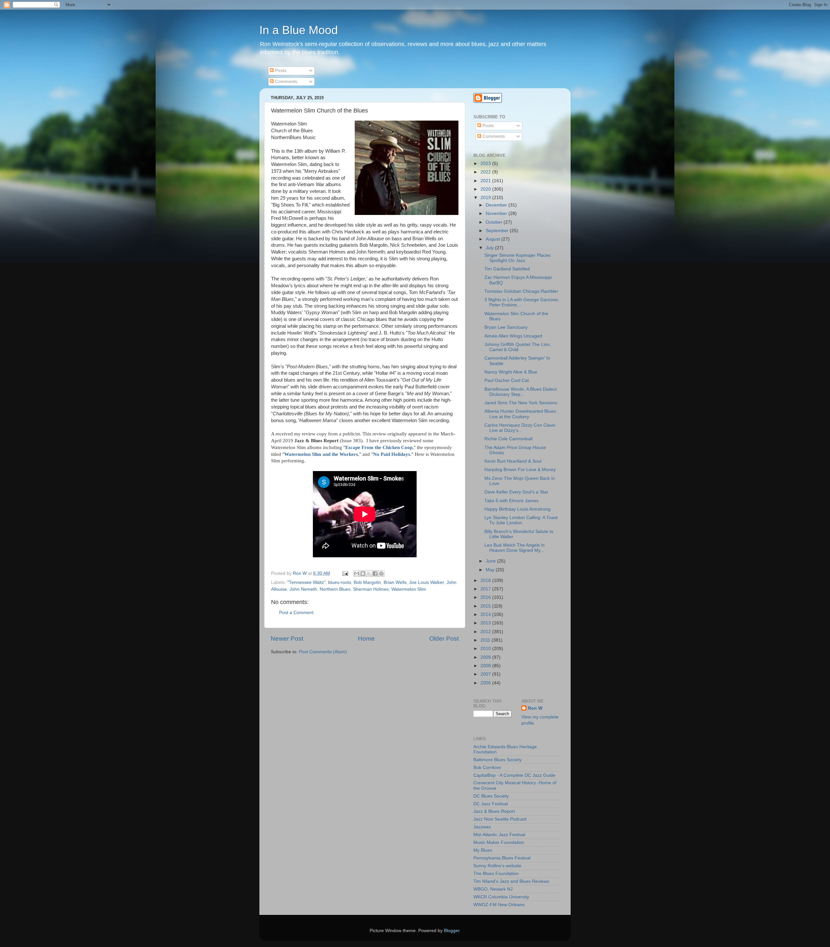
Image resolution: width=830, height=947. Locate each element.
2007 (486, 674)
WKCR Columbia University (501, 896)
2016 (486, 597)
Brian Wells (395, 582)
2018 (486, 580)
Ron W (535, 708)
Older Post (444, 638)
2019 (486, 197)
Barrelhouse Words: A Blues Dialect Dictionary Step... (520, 392)
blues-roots (339, 582)
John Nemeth (303, 589)
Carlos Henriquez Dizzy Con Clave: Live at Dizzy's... (520, 428)
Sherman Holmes (371, 589)
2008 (486, 665)
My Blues (482, 850)
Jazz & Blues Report (494, 811)
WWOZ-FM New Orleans (499, 904)
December (497, 205)
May (491, 569)
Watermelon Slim (408, 589)
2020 (486, 189)
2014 (486, 614)
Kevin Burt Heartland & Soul (512, 461)
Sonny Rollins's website (497, 865)
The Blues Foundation (496, 873)
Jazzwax (482, 826)
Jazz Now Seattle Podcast (500, 819)
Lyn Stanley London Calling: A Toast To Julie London (521, 520)
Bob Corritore (487, 767)
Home (366, 638)
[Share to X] (369, 573)
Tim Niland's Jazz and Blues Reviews (511, 881)
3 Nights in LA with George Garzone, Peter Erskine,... (521, 302)
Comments (285, 81)
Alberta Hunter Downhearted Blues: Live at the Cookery (520, 414)
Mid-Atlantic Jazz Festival (499, 834)
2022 (486, 172)
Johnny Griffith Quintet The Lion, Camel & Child (517, 347)
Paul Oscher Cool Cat (506, 380)
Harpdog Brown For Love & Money (520, 469)
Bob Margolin (367, 582)
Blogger (451, 930)
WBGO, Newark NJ (493, 889)
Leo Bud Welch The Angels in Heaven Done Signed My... (514, 548)
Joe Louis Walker (426, 582)
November (497, 213)
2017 (486, 588)
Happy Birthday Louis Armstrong (517, 509)
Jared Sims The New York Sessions (520, 402)
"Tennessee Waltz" (306, 582)
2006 (486, 683)
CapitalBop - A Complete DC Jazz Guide (514, 775)
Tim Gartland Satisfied (507, 268)
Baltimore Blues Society (497, 759)
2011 (486, 640)
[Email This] (356, 573)
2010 (486, 648)
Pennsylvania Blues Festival (501, 858)
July (490, 247)
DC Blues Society (491, 796)
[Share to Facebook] (375, 573)
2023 (486, 163)
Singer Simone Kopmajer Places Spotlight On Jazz (517, 258)
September (498, 230)
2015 (486, 606)
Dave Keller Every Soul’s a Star (516, 492)
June (491, 561)
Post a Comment (296, 612)
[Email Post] (345, 573)
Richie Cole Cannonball (508, 438)
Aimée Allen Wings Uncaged (513, 336)
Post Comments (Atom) (323, 651)
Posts (280, 70)
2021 (486, 180)
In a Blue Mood (298, 30)
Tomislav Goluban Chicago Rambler (521, 291)
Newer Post (287, 638)
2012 (486, 631)
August (493, 239)
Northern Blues (335, 589)
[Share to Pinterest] (381, 573)
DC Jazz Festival (490, 803)
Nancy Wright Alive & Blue (510, 372)
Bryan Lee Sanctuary (506, 327)
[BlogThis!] (363, 573)
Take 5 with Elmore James (511, 500)
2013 (486, 623)
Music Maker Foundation (498, 842)
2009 (486, 657)
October (495, 222)
